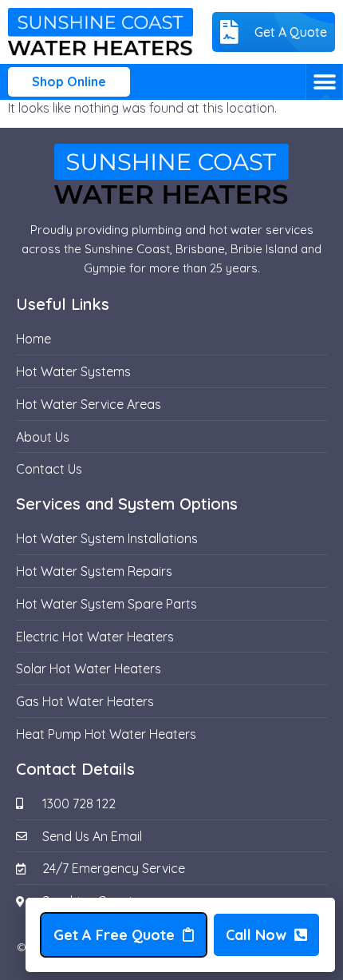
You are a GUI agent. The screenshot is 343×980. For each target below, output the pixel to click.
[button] (324, 82)
